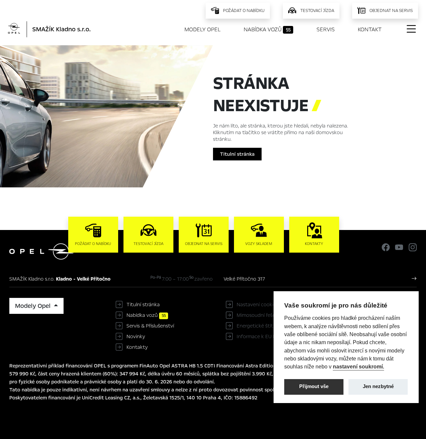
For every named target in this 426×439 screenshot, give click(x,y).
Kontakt (370, 29)
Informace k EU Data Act (265, 336)
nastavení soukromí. (358, 366)
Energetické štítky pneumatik (271, 326)
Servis (326, 29)
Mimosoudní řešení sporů (265, 315)
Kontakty (137, 347)
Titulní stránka (237, 154)
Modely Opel (202, 29)
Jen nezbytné (378, 386)
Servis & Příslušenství (150, 326)
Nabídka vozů (267, 29)
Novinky (135, 336)
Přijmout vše (313, 386)
